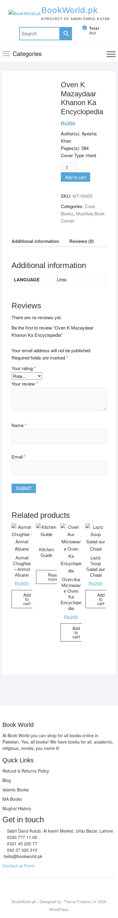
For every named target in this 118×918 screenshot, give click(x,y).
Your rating (23, 368)
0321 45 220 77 (21, 843)
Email (18, 456)
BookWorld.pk (69, 10)
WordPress (59, 909)
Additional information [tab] (35, 241)
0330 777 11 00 (21, 837)
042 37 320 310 (21, 850)
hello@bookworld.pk (22, 856)
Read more (53, 577)
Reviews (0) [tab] (81, 241)
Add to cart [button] (27, 599)
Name (19, 425)
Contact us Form (18, 866)
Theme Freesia (77, 901)
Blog (6, 780)
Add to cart (75, 177)
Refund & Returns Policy (25, 771)
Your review (24, 383)
